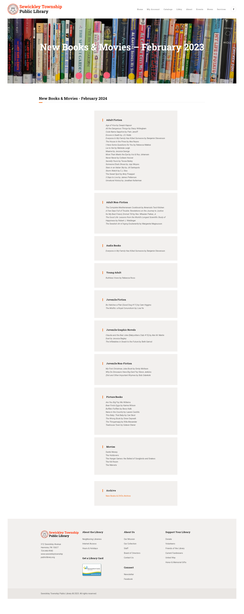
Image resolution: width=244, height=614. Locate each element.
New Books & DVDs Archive (118, 496)
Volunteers (170, 543)
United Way (170, 557)
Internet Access (89, 543)
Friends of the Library (175, 548)
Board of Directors (132, 553)
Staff (126, 548)
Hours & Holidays (90, 548)
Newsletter (129, 574)
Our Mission (129, 539)
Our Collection (130, 543)
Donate (168, 539)
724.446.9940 (47, 551)
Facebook (128, 579)
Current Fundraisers (174, 553)
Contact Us (129, 557)
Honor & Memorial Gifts (175, 562)
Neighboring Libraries (92, 539)
